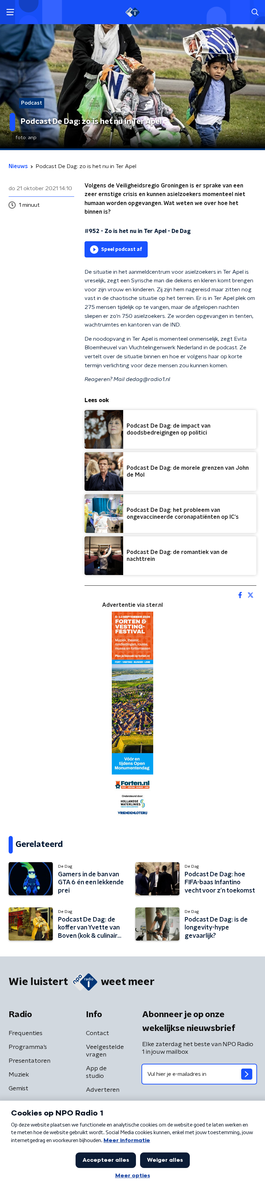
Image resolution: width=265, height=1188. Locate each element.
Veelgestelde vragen (105, 1051)
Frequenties (25, 1033)
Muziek (19, 1075)
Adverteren (102, 1090)
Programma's (28, 1047)
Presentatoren (29, 1061)
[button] (10, 12)
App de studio (96, 1072)
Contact (97, 1033)
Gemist (18, 1088)
